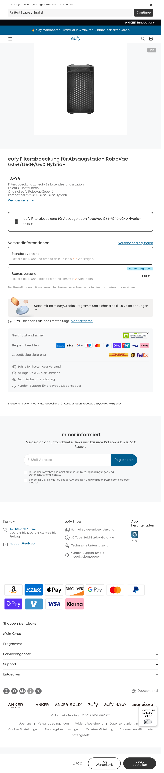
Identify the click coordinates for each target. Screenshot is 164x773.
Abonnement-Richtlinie (136, 729)
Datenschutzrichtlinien (126, 724)
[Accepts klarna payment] (74, 604)
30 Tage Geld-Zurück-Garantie (92, 537)
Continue (144, 12)
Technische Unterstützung (89, 545)
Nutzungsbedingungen (94, 472)
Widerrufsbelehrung (89, 724)
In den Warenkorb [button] (104, 763)
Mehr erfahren (82, 321)
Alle (26, 404)
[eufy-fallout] (22, 691)
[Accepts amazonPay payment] (13, 590)
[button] (151, 5)
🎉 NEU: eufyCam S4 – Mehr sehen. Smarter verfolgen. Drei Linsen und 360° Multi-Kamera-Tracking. (80, 30)
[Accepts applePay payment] (54, 590)
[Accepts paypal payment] (136, 590)
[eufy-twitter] (38, 691)
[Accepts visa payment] (54, 604)
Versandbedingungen (135, 243)
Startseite (14, 404)
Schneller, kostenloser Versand (92, 529)
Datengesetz (80, 735)
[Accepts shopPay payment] (13, 604)
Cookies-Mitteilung (99, 729)
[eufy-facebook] (14, 691)
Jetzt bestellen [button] (139, 763)
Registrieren (124, 459)
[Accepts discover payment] (74, 590)
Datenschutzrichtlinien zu (44, 475)
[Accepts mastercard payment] (115, 590)
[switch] (148, 722)
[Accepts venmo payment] (34, 604)
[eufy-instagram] (6, 691)
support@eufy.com (23, 543)
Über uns (25, 724)
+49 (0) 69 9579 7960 (23, 529)
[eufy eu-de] (76, 39)
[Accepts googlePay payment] (95, 590)
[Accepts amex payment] (34, 590)
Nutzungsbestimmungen (62, 729)
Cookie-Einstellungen (23, 729)
